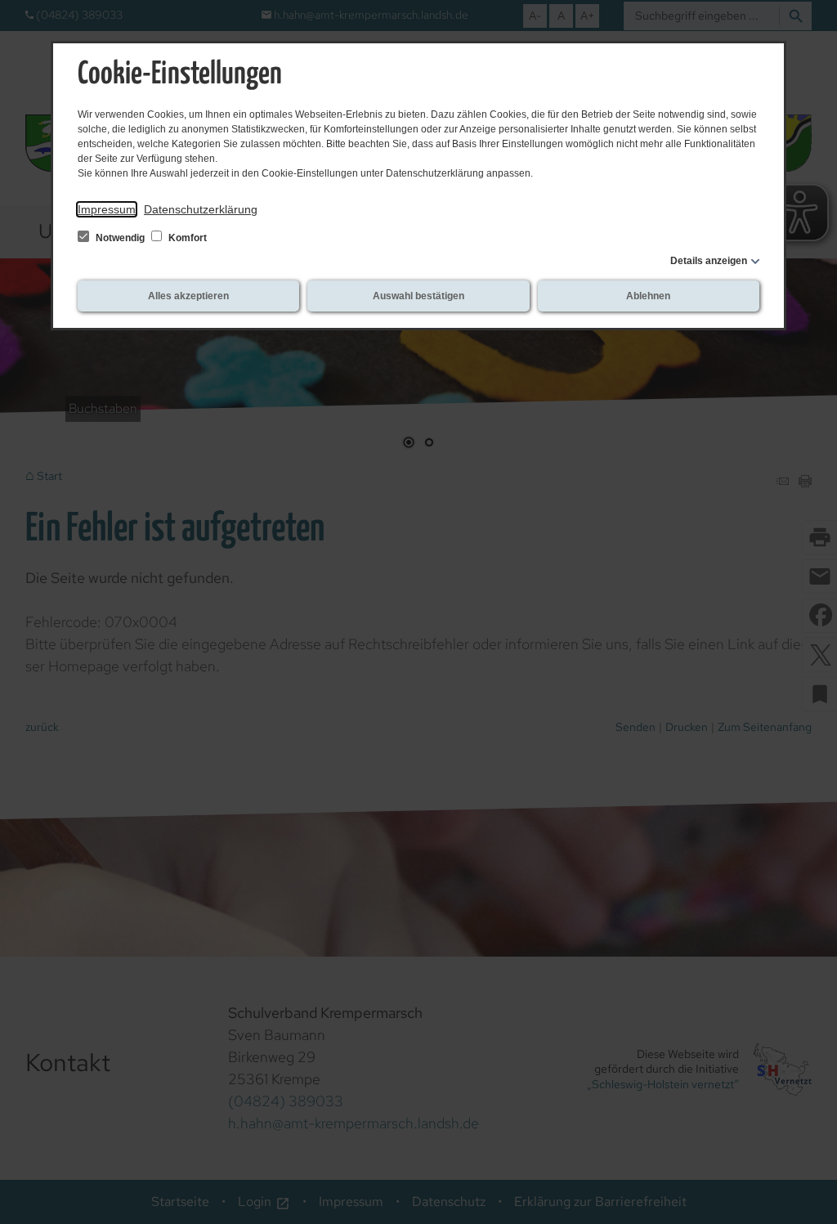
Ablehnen (648, 296)
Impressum (107, 209)
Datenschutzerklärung (200, 209)
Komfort (186, 238)
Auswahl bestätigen (418, 296)
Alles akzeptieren (188, 296)
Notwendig (120, 238)
